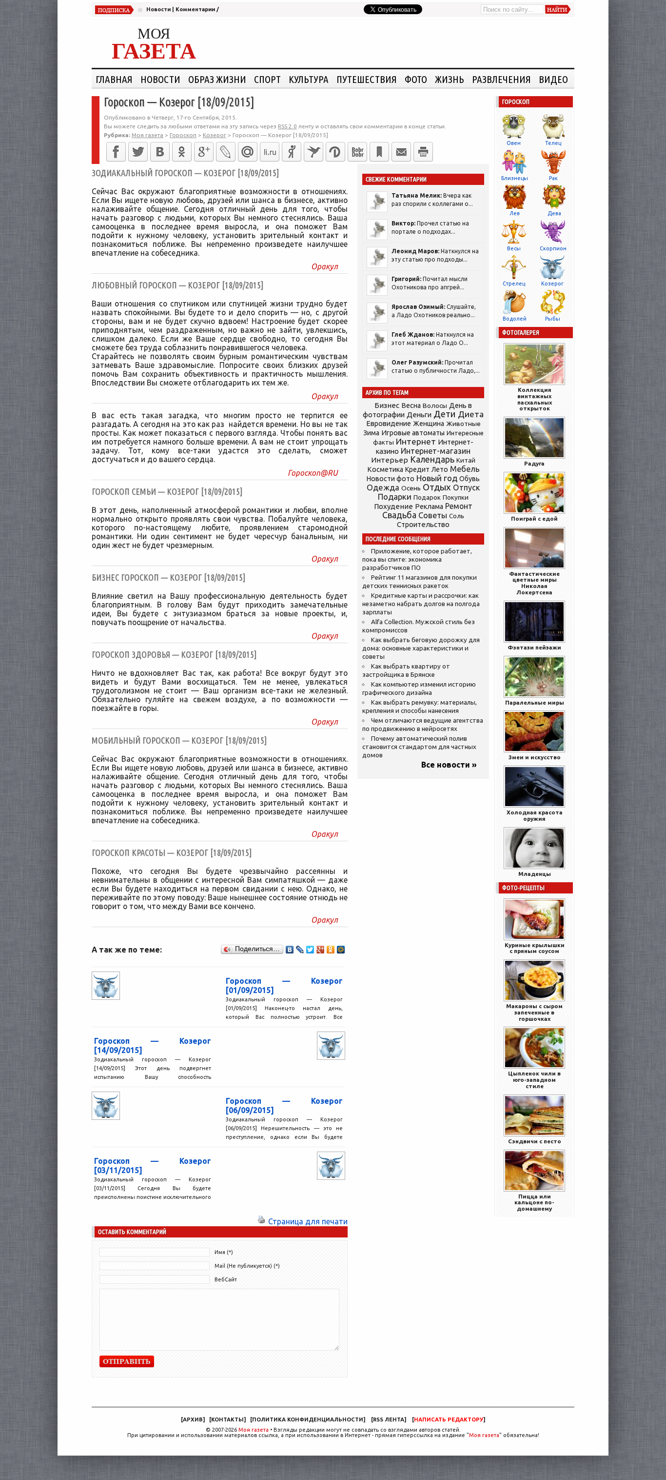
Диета (471, 414)
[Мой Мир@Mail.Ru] (247, 152)
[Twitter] (138, 152)
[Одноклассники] (182, 152)
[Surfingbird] (313, 152)
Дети (444, 414)
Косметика (385, 469)
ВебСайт (226, 1279)
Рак (553, 178)
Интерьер (389, 460)
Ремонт (458, 506)
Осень (411, 488)
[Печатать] (423, 152)
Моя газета (253, 1430)
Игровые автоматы (413, 433)
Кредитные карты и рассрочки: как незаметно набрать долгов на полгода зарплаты (421, 604)
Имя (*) (224, 1252)
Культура (309, 79)
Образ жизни (217, 79)
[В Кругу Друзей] (335, 152)
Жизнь (449, 79)
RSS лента (388, 1419)
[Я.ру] (291, 152)
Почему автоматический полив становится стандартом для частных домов (419, 747)
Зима (371, 433)
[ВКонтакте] (160, 152)
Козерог (552, 283)
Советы (432, 515)
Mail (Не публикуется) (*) (247, 1266)
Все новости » (449, 764)
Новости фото (390, 479)
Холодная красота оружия (535, 815)
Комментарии (195, 9)
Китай (465, 460)
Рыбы (552, 319)
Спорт (267, 79)
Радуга (534, 463)
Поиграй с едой (534, 518)
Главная (114, 79)
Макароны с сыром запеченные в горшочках (534, 1012)
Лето (439, 469)
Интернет (416, 441)
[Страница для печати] (261, 1221)
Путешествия (366, 79)
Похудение (393, 506)
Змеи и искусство (535, 757)
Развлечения (501, 79)
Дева (554, 213)
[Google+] (204, 152)
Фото (416, 79)
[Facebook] (116, 152)
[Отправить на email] (401, 152)
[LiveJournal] (225, 152)
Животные (463, 423)
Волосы (435, 405)
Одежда (383, 487)
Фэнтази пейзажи (534, 647)
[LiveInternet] (269, 152)
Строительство (423, 524)
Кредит (417, 469)
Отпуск (466, 487)
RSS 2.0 (287, 126)
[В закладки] (379, 152)
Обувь (469, 479)
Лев (514, 213)
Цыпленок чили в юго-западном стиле (534, 1079)
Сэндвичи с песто (534, 1141)
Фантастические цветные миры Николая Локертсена (534, 582)
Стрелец (514, 283)
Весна (411, 405)
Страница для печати (308, 1221)
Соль (456, 516)
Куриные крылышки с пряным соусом (535, 948)
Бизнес (386, 405)
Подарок (427, 497)
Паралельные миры (534, 702)
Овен (514, 143)
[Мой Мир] (341, 949)
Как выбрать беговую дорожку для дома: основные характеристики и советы (421, 648)
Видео (553, 79)
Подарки (394, 496)
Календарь (432, 459)
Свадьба (399, 515)
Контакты (227, 1419)
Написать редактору (448, 1419)
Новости (158, 9)
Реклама (429, 506)
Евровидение (388, 423)
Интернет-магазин (435, 450)
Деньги (419, 414)
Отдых (437, 487)
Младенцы (534, 874)
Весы (514, 248)
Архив (193, 1419)
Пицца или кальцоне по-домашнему (534, 1202)
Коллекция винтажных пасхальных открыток (534, 398)
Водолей (515, 319)
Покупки (456, 497)
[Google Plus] (320, 949)
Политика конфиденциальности (307, 1419)
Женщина (428, 423)
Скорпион (553, 248)
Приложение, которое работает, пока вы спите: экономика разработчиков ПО (417, 559)
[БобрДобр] (357, 152)
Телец (553, 143)
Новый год (436, 478)
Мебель (465, 469)
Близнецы (514, 178)
